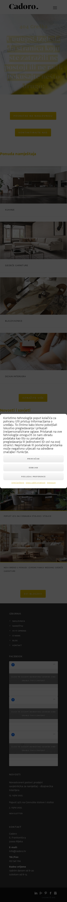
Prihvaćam (33, 458)
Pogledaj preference (33, 476)
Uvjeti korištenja (17, 483)
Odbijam (33, 467)
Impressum (51, 483)
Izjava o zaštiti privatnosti (35, 483)
